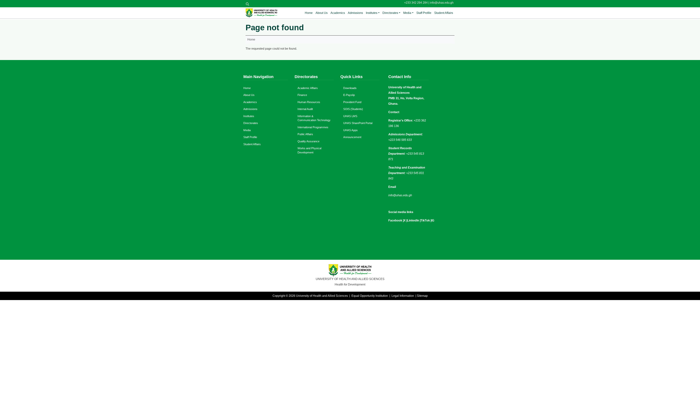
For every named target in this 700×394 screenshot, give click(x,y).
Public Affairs (305, 134)
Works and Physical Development (309, 150)
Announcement (352, 137)
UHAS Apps (350, 130)
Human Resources (309, 102)
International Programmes (313, 127)
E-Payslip (349, 94)
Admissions (355, 12)
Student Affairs (443, 12)
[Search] (247, 4)
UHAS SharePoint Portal (357, 123)
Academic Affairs (308, 88)
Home (309, 12)
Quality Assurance (308, 141)
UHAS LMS (350, 116)
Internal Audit (305, 109)
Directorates (390, 12)
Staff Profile (423, 12)
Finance (302, 94)
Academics (337, 12)
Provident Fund (352, 102)
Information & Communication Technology (314, 118)
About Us (322, 12)
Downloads (350, 88)
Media (407, 12)
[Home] (261, 13)
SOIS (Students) (353, 109)
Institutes (371, 12)
